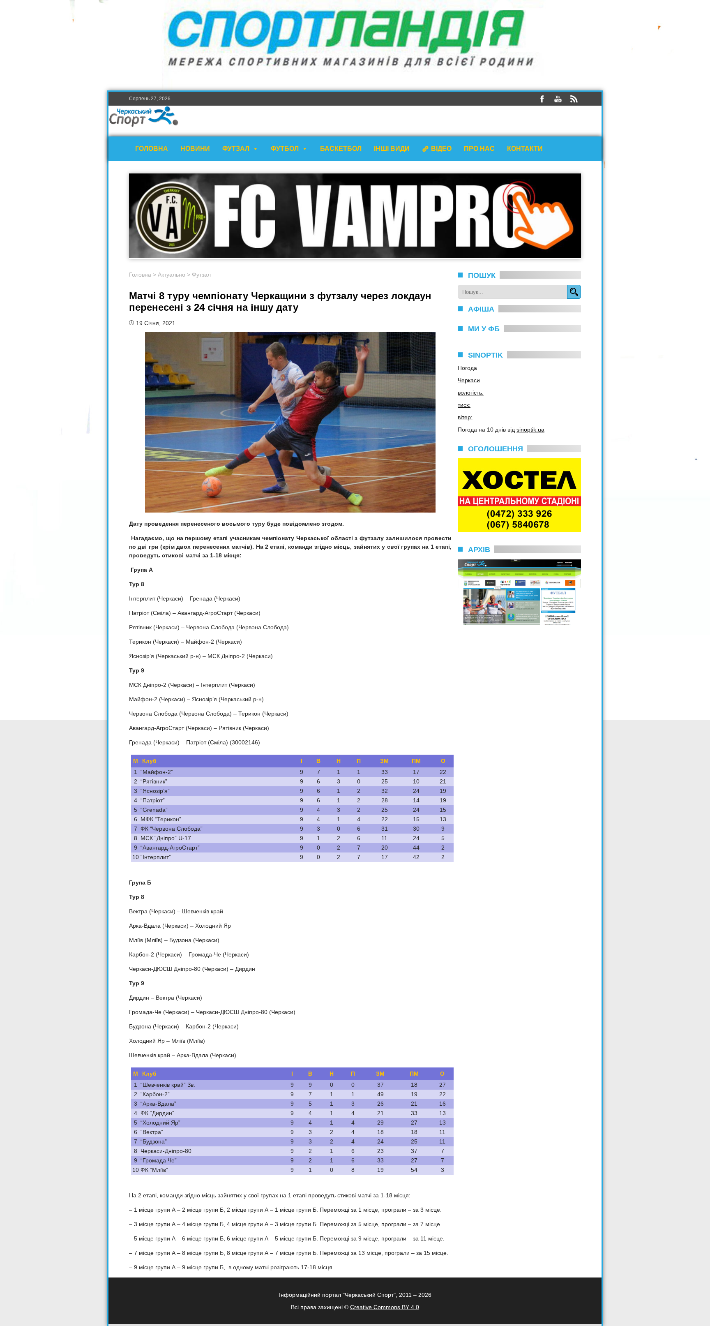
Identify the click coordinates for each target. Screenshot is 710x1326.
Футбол (285, 148)
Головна (151, 148)
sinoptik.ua (530, 429)
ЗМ (384, 761)
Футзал (235, 148)
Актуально (171, 274)
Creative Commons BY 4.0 (384, 1307)
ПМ (416, 761)
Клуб (149, 761)
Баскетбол (341, 148)
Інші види (392, 148)
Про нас (479, 148)
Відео (441, 148)
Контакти (525, 148)
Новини (195, 148)
